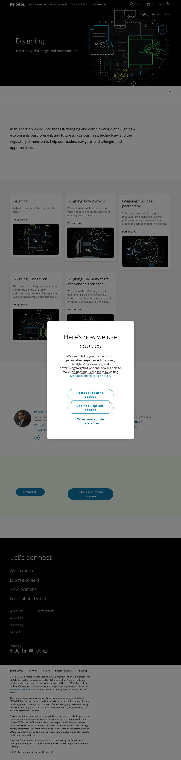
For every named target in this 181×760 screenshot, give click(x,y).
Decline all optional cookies (90, 408)
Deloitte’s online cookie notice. (90, 376)
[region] (90, 380)
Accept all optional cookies (90, 395)
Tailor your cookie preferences (90, 421)
